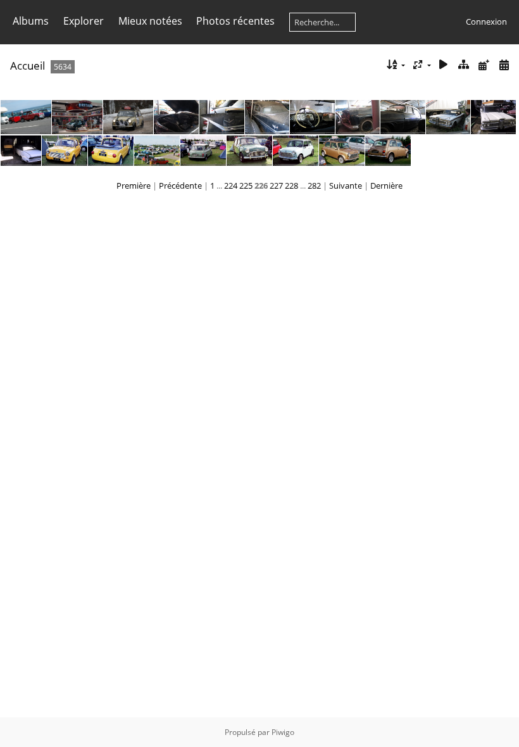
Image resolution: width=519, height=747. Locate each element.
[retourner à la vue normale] (464, 65)
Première (133, 185)
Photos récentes (235, 21)
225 (246, 185)
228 (291, 185)
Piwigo (283, 732)
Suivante (345, 185)
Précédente (180, 185)
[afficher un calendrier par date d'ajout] (483, 65)
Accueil (27, 65)
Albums (31, 21)
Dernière (386, 185)
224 (230, 185)
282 (314, 185)
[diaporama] (443, 65)
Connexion (486, 21)
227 (276, 185)
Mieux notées (150, 21)
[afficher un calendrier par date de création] (503, 65)
